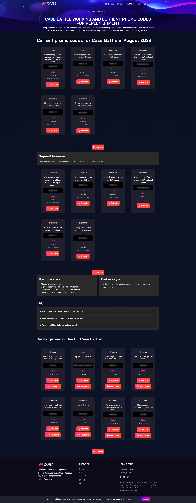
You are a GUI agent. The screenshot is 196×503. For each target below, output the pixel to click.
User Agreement (126, 469)
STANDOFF (130, 4)
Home (107, 4)
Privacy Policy (125, 473)
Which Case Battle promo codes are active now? (62, 312)
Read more (134, 499)
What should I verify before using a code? (59, 325)
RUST (139, 4)
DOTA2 (120, 4)
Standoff (82, 476)
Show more (98, 147)
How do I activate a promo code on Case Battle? (62, 318)
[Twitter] (124, 477)
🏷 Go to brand (53, 386)
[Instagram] (128, 477)
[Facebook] (120, 477)
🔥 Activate (53, 84)
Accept (145, 499)
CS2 (112, 4)
